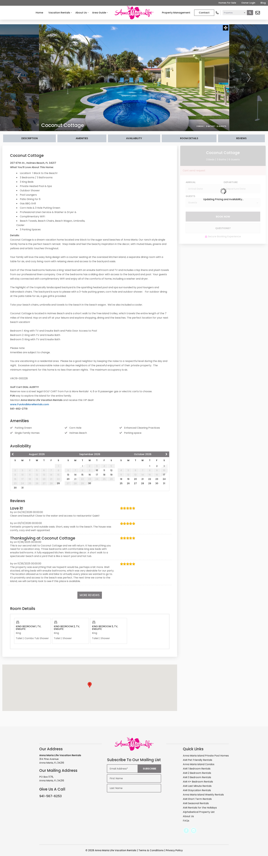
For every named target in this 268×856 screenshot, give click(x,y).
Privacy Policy (174, 850)
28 (142, 483)
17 (97, 474)
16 (90, 474)
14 (75, 474)
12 (111, 470)
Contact (204, 12)
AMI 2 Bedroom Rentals (197, 773)
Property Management (176, 12)
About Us (81, 12)
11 (104, 470)
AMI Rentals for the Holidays (200, 807)
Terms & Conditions (151, 850)
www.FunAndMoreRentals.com (29, 404)
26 (128, 483)
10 (97, 470)
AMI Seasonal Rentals (196, 803)
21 (142, 479)
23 (156, 479)
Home (39, 12)
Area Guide (99, 12)
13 (68, 474)
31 (22, 487)
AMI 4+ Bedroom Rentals (198, 781)
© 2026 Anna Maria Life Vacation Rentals (110, 850)
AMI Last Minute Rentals (197, 786)
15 (82, 474)
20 (68, 479)
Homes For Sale (227, 2)
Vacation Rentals (59, 12)
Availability (134, 138)
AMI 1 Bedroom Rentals (196, 768)
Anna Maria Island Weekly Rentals (203, 794)
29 (58, 483)
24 (164, 479)
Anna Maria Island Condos (198, 764)
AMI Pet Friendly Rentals (197, 760)
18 (104, 474)
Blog (263, 2)
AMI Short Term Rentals (197, 799)
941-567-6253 (50, 796)
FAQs (186, 820)
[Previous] (19, 77)
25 (121, 483)
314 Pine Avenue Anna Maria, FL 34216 (51, 761)
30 (15, 487)
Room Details (189, 138)
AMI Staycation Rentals (197, 790)
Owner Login (248, 2)
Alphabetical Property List (199, 812)
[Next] (249, 77)
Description (29, 138)
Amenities (82, 138)
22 (149, 479)
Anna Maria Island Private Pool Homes (206, 755)
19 (111, 474)
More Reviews (90, 595)
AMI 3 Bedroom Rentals (197, 777)
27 (135, 483)
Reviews (241, 138)
